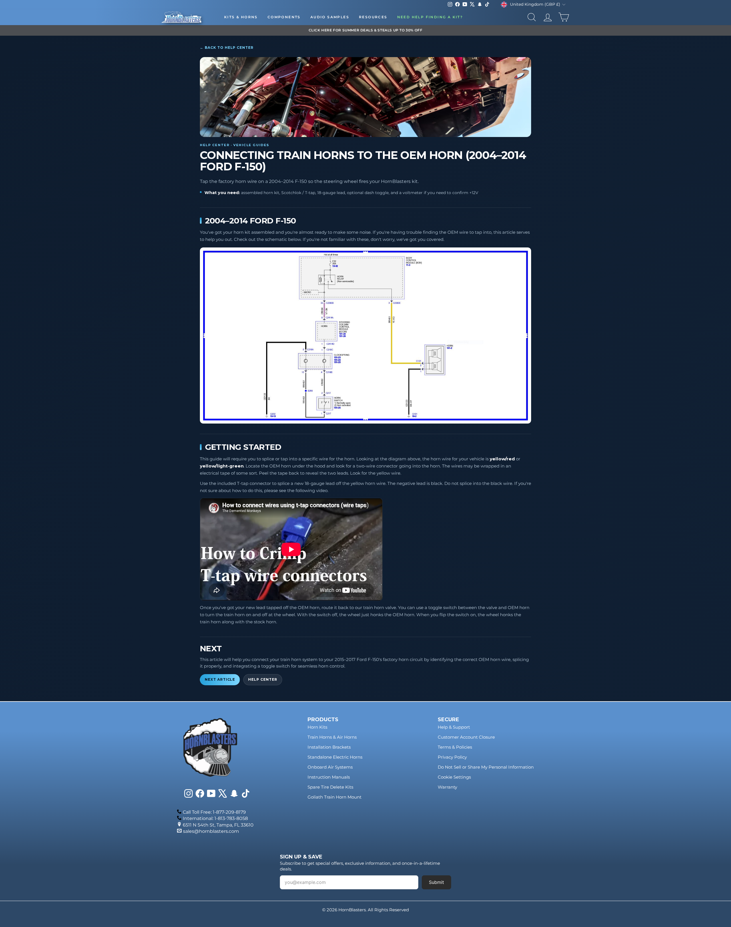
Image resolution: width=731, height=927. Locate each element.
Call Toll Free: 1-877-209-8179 (214, 812)
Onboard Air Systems (330, 767)
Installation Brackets (329, 747)
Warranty (447, 787)
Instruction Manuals (329, 777)
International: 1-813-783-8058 (215, 818)
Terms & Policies (455, 747)
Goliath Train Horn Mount (335, 797)
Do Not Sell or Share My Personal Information (486, 767)
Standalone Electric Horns (335, 757)
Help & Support (454, 727)
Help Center (262, 680)
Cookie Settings (454, 777)
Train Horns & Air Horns (332, 737)
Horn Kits (317, 727)
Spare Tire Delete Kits (330, 787)
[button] (365, 336)
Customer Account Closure (466, 737)
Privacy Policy (452, 757)
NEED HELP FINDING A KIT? (430, 17)
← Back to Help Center (227, 47)
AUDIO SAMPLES (329, 17)
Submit (436, 882)
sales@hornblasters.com (211, 831)
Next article (220, 680)
